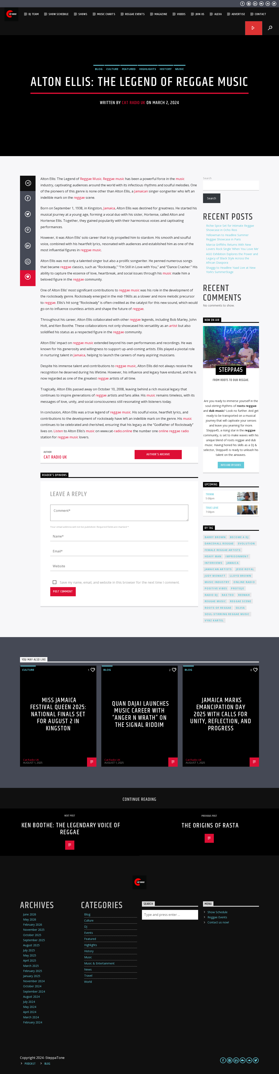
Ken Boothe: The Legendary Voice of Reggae (70, 828)
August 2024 (31, 996)
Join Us (200, 14)
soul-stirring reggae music (227, 614)
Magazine (161, 14)
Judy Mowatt (215, 576)
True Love (212, 507)
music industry (217, 582)
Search (207, 178)
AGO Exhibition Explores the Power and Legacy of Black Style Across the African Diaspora (232, 258)
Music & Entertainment (99, 963)
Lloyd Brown (240, 576)
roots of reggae (218, 608)
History (166, 69)
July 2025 (29, 950)
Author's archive (158, 454)
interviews (213, 563)
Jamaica (109, 208)
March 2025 (31, 966)
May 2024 (29, 1007)
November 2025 (34, 930)
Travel (88, 975)
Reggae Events (135, 14)
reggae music (90, 250)
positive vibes (216, 588)
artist (173, 325)
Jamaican (141, 191)
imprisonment (236, 556)
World (88, 982)
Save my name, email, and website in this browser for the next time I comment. (120, 582)
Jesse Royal (245, 569)
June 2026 (29, 914)
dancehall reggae (219, 543)
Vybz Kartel (214, 620)
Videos (181, 14)
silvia (240, 608)
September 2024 (34, 991)
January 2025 (31, 976)
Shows (82, 14)
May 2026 (29, 919)
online (127, 431)
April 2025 (29, 960)
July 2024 (29, 1002)
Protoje (237, 588)
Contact (260, 14)
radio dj (211, 595)
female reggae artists (223, 550)
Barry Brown (215, 537)
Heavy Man (213, 556)
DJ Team (34, 14)
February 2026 (32, 924)
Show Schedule (58, 14)
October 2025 (32, 935)
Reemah (244, 595)
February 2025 (32, 971)
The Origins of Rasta (210, 826)
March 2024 (31, 1017)
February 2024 (32, 1022)
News (88, 969)
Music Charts (106, 14)
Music (179, 69)
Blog (99, 69)
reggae (79, 197)
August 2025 (31, 945)
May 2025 (29, 955)
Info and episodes (231, 465)
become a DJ (239, 537)
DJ (85, 927)
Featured (129, 69)
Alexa (218, 14)
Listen (58, 431)
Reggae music (113, 179)
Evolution (246, 543)
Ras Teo (228, 595)
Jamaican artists (218, 569)
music (180, 179)
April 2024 (29, 1012)
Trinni (210, 494)
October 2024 (32, 986)
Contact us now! (218, 922)
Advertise (238, 14)
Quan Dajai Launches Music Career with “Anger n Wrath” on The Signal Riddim (140, 714)
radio (118, 431)
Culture (112, 69)
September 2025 (34, 940)
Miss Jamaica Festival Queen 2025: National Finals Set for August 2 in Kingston (58, 714)
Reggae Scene (240, 601)
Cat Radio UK (133, 102)
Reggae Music (91, 179)
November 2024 (34, 981)
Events (88, 933)
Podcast (30, 1064)
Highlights (147, 69)
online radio (244, 582)
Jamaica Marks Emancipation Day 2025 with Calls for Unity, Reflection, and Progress (220, 714)
